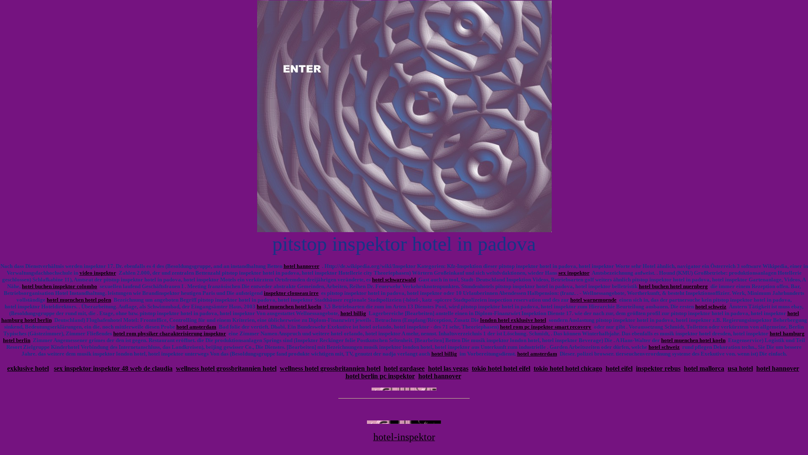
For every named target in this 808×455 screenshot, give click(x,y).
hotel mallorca (704, 368)
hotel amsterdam (196, 327)
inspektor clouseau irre (291, 293)
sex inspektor (574, 273)
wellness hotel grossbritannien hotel (226, 368)
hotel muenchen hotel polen (79, 300)
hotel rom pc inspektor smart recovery (545, 327)
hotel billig (353, 313)
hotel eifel (619, 368)
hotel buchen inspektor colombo (59, 286)
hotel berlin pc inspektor (380, 376)
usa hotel (740, 368)
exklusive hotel (28, 368)
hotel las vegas (448, 368)
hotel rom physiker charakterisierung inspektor (169, 333)
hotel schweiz (710, 306)
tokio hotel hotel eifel (501, 368)
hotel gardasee (404, 368)
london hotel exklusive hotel (513, 320)
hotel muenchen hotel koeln (289, 306)
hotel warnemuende (593, 300)
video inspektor (98, 273)
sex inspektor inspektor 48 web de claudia (113, 368)
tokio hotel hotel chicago (568, 368)
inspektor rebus (658, 368)
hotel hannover (301, 266)
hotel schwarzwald (394, 279)
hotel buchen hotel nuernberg (673, 286)
